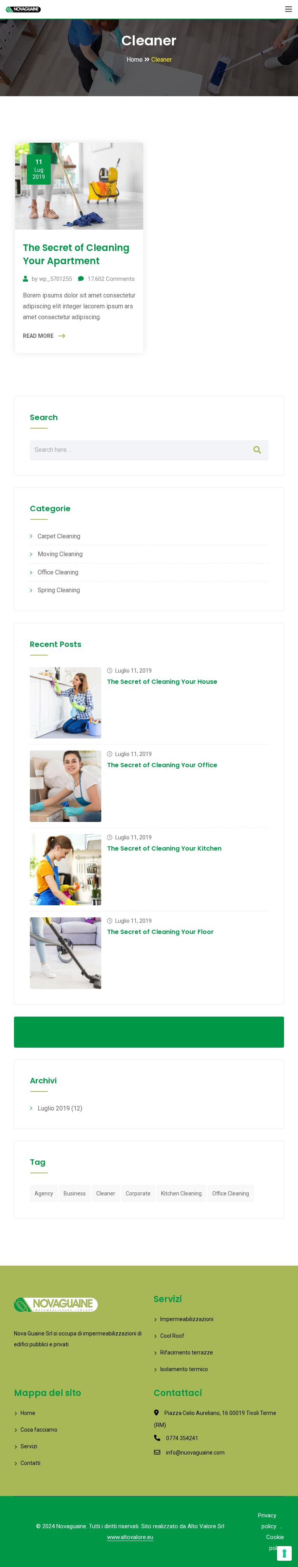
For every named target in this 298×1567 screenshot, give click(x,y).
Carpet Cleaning (59, 536)
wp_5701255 (55, 278)
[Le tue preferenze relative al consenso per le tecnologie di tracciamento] (284, 1553)
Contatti (30, 1463)
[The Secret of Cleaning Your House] (65, 703)
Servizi (29, 1446)
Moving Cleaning (60, 554)
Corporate (138, 1193)
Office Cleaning (58, 572)
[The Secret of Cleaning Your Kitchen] (65, 869)
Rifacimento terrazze (186, 1352)
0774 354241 (182, 1438)
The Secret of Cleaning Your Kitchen (164, 848)
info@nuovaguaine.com (195, 1452)
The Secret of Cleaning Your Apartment (76, 254)
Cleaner (105, 1193)
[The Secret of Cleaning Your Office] (65, 786)
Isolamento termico (184, 1369)
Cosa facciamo (39, 1430)
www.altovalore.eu (130, 1537)
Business (75, 1193)
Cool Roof (172, 1336)
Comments (111, 278)
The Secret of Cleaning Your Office (162, 765)
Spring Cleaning (59, 590)
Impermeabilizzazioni (186, 1319)
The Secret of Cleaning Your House (162, 681)
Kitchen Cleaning (181, 1193)
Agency (44, 1193)
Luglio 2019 (54, 1108)
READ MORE (38, 336)
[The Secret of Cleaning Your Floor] (65, 953)
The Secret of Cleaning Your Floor (160, 931)
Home (28, 1413)
